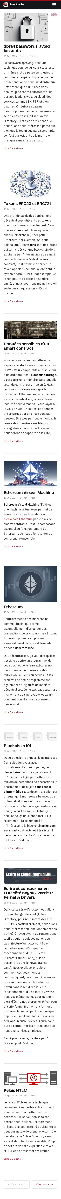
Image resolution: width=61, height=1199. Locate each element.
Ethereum (13, 607)
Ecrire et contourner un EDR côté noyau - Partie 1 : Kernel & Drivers (28, 893)
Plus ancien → (44, 1184)
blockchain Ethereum (18, 519)
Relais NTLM (15, 1090)
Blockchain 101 (17, 745)
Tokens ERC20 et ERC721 (27, 203)
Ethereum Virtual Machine (29, 492)
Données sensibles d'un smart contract (26, 346)
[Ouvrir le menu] (54, 4)
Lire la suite (12, 148)
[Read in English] (54, 14)
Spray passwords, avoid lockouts (27, 48)
